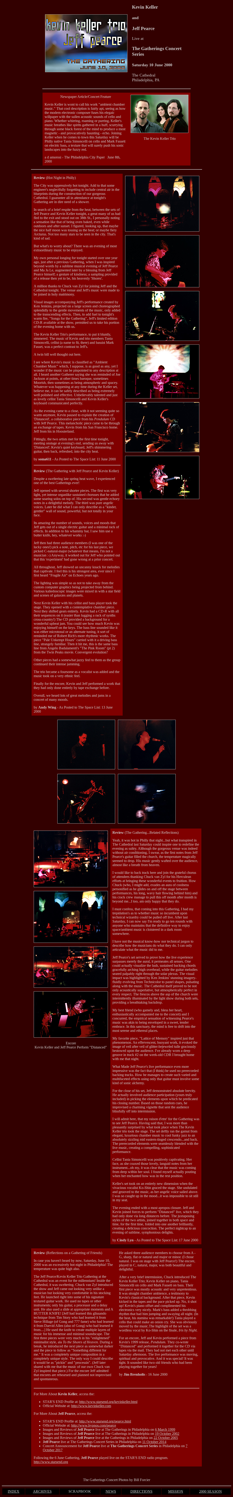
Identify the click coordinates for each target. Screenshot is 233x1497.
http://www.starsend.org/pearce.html (105, 1421)
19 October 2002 (167, 1434)
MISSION (175, 1491)
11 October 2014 (154, 1442)
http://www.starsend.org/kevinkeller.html (108, 1402)
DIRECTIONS (141, 1491)
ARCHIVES (42, 1491)
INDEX (13, 1491)
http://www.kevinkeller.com (91, 1406)
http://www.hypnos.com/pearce (93, 1425)
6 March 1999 (165, 1429)
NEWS (111, 1491)
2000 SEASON (210, 1491)
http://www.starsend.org (51, 1462)
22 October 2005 (166, 1438)
